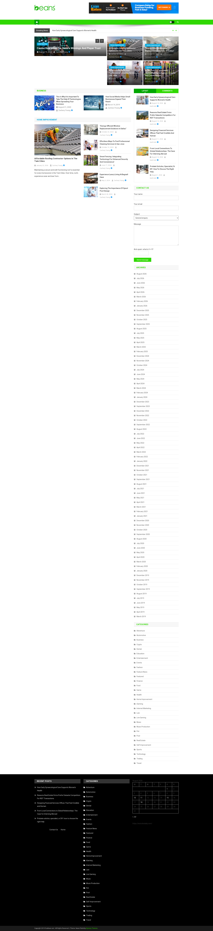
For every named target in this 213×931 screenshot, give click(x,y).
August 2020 (142, 539)
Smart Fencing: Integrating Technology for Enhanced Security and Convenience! (160, 73)
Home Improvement (117, 45)
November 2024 (143, 361)
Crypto (139, 644)
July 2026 (140, 278)
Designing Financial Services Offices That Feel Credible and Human (162, 133)
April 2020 (140, 557)
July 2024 (140, 370)
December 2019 (143, 575)
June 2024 (141, 374)
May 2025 (140, 338)
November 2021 (143, 470)
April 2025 (140, 342)
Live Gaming (42, 44)
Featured (140, 676)
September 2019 (143, 589)
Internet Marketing (144, 708)
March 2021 (141, 507)
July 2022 (140, 434)
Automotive (141, 635)
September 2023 (143, 406)
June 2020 (141, 548)
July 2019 (140, 598)
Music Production (143, 727)
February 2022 (142, 457)
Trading (139, 759)
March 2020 (141, 562)
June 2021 (141, 493)
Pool (138, 736)
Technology (141, 754)
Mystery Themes (92, 928)
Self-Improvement (144, 745)
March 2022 (141, 452)
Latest (145, 91)
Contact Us (53, 830)
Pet (138, 731)
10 (135, 798)
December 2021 (143, 466)
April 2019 (140, 612)
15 (168, 798)
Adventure (141, 631)
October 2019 (142, 585)
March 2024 (141, 388)
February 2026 (142, 301)
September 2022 (143, 425)
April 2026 (140, 292)
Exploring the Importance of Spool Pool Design (114, 189)
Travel (139, 763)
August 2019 (142, 594)
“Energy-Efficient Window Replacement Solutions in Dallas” (159, 49)
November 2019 (143, 580)
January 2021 (142, 516)
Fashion (140, 667)
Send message (142, 260)
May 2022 (140, 443)
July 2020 (140, 543)
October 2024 (142, 365)
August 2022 (142, 429)
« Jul (134, 817)
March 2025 (141, 347)
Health (139, 695)
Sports (139, 750)
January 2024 (142, 397)
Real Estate (141, 740)
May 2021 (140, 498)
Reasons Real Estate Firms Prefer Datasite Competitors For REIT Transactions (163, 115)
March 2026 (141, 297)
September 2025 (143, 324)
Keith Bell (153, 106)
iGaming (140, 704)
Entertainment (142, 658)
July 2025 (140, 333)
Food (138, 686)
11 (141, 798)
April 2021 (140, 502)
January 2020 (142, 571)
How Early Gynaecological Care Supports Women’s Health (74, 29)
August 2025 (142, 329)
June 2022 (141, 438)
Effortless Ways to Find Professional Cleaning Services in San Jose (124, 73)
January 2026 (142, 306)
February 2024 (142, 393)
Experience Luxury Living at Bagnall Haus (114, 175)
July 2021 (140, 489)
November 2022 (143, 415)
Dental (139, 649)
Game (139, 690)
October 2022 (142, 420)
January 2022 (142, 461)
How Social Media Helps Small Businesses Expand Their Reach (118, 99)
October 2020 (142, 530)
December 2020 (143, 521)
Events (139, 663)
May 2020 (140, 552)
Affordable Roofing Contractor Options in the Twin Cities (122, 49)
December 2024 (143, 356)
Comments (167, 91)
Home (63, 830)
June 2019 (141, 603)
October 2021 (142, 475)
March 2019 (141, 616)
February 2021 (142, 511)
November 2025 (143, 315)
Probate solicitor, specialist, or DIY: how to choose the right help (162, 169)
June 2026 (141, 283)
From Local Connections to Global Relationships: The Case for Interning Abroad (162, 151)
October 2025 (142, 320)
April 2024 (140, 384)
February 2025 (142, 351)
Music (139, 722)
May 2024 (140, 379)
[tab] (145, 91)
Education (140, 654)
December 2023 (143, 402)
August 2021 (142, 484)
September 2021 (143, 479)
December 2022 (143, 411)
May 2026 (140, 288)
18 (141, 802)
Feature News (142, 672)
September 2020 (143, 534)
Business (140, 640)
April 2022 (140, 447)
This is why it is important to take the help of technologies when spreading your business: (68, 100)
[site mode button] (171, 22)
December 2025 (143, 310)
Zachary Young (62, 52)
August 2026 (142, 274)
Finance (140, 681)
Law (138, 713)
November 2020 (143, 525)
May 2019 (140, 607)
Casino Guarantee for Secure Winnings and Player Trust (69, 48)
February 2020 (142, 566)
